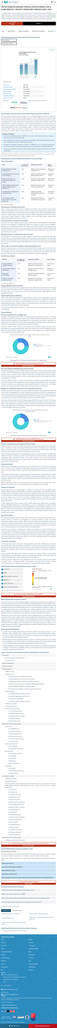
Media (2, 948)
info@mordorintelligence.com (10, 989)
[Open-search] (55, 2)
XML (2, 970)
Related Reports (6, 910)
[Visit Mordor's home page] (6, 2)
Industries (3, 961)
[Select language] (52, 2)
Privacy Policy (4, 967)
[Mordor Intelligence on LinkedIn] (2, 1011)
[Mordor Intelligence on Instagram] (14, 1011)
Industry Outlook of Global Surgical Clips (38, 913)
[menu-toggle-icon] (2, 2)
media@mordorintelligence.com (11, 994)
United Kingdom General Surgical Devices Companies (14, 930)
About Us (3, 942)
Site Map (31, 970)
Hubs (30, 961)
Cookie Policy (32, 967)
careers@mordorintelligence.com (9, 1005)
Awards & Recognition (6, 951)
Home (2, 939)
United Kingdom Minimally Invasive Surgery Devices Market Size (41, 918)
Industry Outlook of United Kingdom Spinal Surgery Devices (13, 923)
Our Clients (4, 945)
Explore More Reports (17, 910)
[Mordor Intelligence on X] (8, 1011)
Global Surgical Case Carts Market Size (11, 913)
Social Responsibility (33, 948)
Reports (30, 939)
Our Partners (32, 945)
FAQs (30, 951)
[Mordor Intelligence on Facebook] (5, 1011)
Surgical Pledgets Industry (8, 918)
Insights (3, 954)
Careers (3, 964)
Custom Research (5, 957)
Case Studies (32, 954)
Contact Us (31, 957)
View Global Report (6, 40)
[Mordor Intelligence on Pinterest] (11, 1011)
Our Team (31, 942)
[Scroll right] (55, 31)
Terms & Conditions (33, 964)
